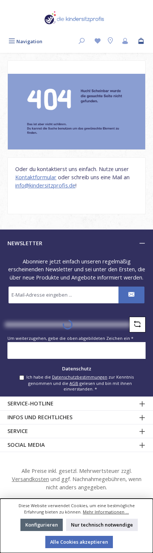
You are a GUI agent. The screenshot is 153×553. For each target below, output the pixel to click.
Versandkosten (30, 479)
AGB (73, 383)
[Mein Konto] (125, 41)
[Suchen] (82, 41)
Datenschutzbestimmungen (79, 377)
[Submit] (131, 295)
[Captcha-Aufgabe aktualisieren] (137, 324)
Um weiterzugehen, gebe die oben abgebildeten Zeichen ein (70, 338)
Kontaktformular (35, 177)
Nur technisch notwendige (102, 524)
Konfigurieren (41, 524)
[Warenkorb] (141, 41)
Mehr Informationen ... (106, 512)
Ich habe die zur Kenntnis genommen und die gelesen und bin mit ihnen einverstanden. (80, 383)
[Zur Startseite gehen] (74, 17)
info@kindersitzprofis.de (45, 185)
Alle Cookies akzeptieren (79, 541)
